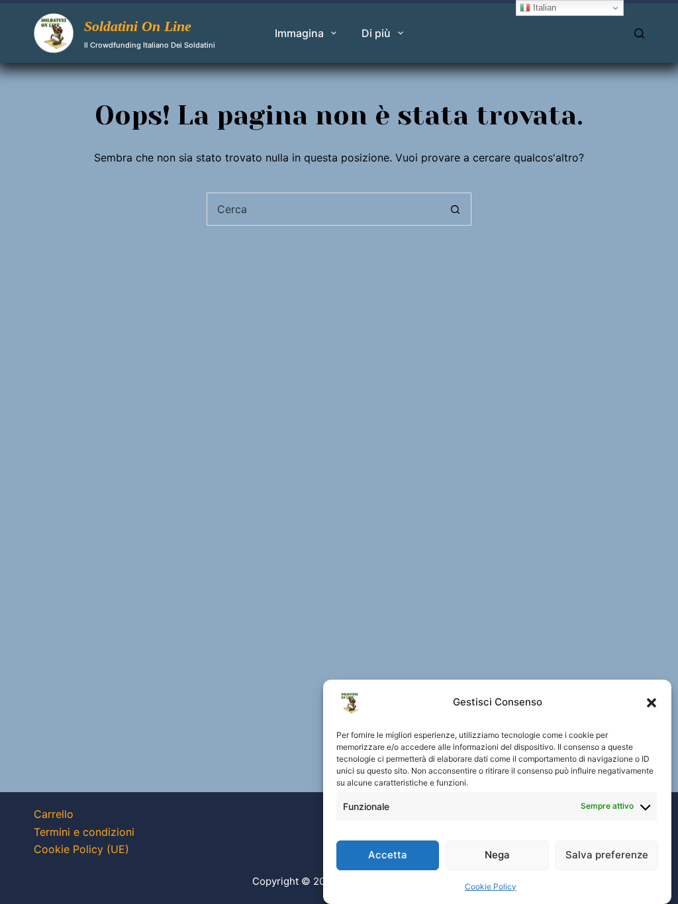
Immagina (299, 33)
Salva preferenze (606, 854)
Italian (543, 8)
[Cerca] (639, 33)
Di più (376, 33)
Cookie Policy (490, 886)
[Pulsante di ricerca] (455, 209)
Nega (497, 854)
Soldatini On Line (137, 26)
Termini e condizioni (84, 831)
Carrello (53, 814)
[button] (651, 702)
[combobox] (323, 209)
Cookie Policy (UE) (81, 849)
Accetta (387, 854)
